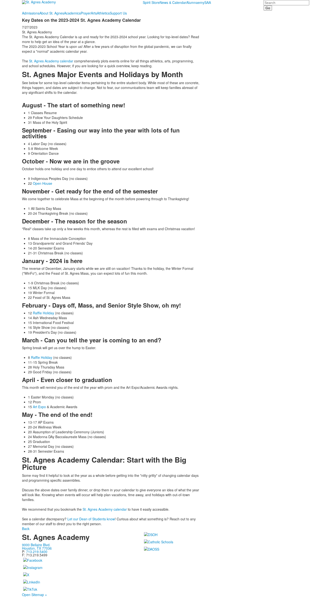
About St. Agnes (51, 13)
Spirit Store (151, 2)
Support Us (118, 13)
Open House (43, 183)
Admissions (30, 13)
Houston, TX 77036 (37, 548)
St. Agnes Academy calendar (51, 61)
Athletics (103, 13)
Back (25, 528)
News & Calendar (173, 2)
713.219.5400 (36, 551)
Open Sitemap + (34, 594)
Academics (72, 13)
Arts (94, 13)
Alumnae (193, 2)
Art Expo (39, 406)
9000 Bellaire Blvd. (36, 544)
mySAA (205, 2)
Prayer (86, 13)
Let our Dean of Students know (91, 518)
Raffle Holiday (43, 312)
